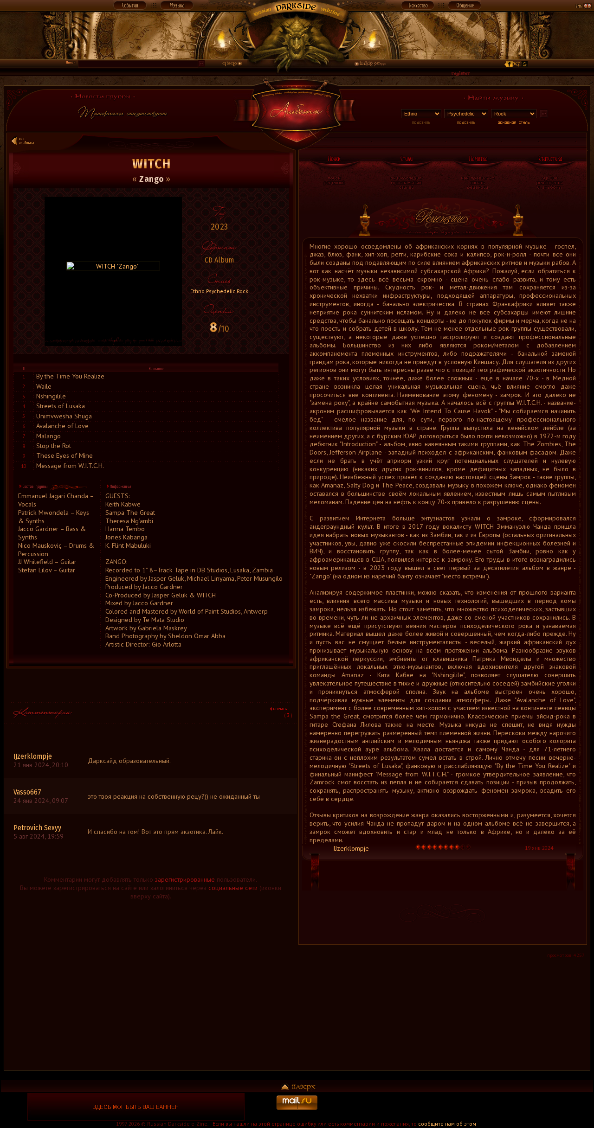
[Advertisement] (150, 1005)
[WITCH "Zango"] (113, 266)
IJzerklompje (351, 848)
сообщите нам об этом (447, 1123)
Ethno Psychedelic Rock (219, 291)
